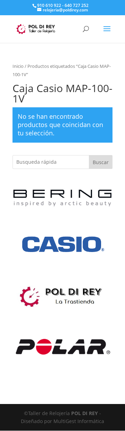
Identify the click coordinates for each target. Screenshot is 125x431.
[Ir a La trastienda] (62, 310)
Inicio (18, 66)
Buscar (101, 162)
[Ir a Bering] (62, 208)
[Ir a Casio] (62, 275)
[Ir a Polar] (62, 377)
